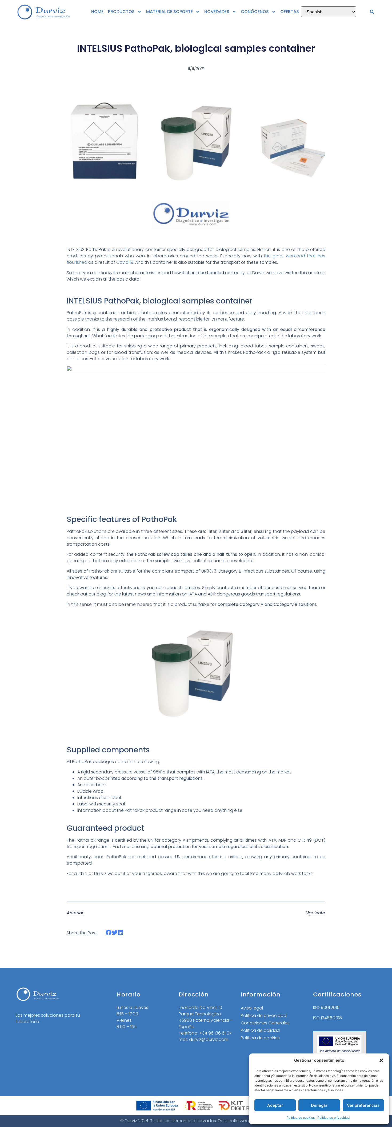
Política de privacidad (333, 1118)
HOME (97, 12)
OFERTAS (289, 12)
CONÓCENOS (255, 12)
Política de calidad (260, 1030)
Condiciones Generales (265, 1023)
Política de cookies (300, 1118)
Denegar (319, 1105)
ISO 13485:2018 (327, 1018)
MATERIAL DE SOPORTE (169, 12)
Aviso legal (252, 1008)
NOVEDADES (216, 12)
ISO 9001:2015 (326, 1007)
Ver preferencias (363, 1105)
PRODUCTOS (121, 12)
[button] (381, 1060)
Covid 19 (124, 262)
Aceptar (275, 1105)
